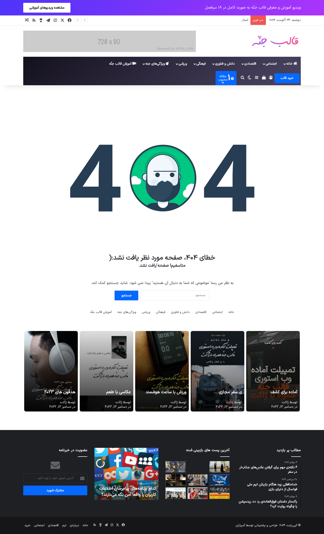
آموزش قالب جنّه (120, 63)
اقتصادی (250, 63)
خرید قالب (287, 78)
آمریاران (240, 525)
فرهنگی (201, 63)
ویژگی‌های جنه (155, 63)
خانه (289, 63)
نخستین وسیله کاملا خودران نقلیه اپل (126, 491)
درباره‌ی (74, 525)
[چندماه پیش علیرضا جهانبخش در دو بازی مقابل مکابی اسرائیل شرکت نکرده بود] (198, 493)
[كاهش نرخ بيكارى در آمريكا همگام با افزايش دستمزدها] (219, 480)
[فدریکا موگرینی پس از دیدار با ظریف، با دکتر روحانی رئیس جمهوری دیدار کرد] (219, 467)
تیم (64, 525)
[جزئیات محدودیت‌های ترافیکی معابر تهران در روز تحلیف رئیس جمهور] (219, 493)
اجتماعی (271, 63)
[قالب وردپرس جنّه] (275, 41)
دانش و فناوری (225, 63)
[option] (126, 474)
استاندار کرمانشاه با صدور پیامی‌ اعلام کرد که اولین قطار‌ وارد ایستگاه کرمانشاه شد (196, 20)
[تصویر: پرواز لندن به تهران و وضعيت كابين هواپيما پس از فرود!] (176, 467)
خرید (27, 525)
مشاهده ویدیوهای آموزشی (47, 7)
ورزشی (183, 63)
